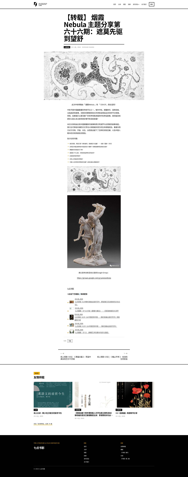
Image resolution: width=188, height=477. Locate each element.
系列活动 (135, 4)
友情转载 (67, 47)
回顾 (129, 4)
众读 (122, 456)
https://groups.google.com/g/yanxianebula (94, 278)
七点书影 (70, 288)
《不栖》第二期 (125, 459)
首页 (114, 4)
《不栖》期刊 (124, 452)
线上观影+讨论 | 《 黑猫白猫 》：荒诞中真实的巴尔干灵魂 (76, 357)
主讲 (119, 4)
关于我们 (144, 4)
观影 (124, 4)
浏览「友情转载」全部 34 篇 (43, 424)
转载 (70, 341)
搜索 (151, 4)
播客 (122, 449)
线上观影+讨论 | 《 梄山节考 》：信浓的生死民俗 (112, 357)
